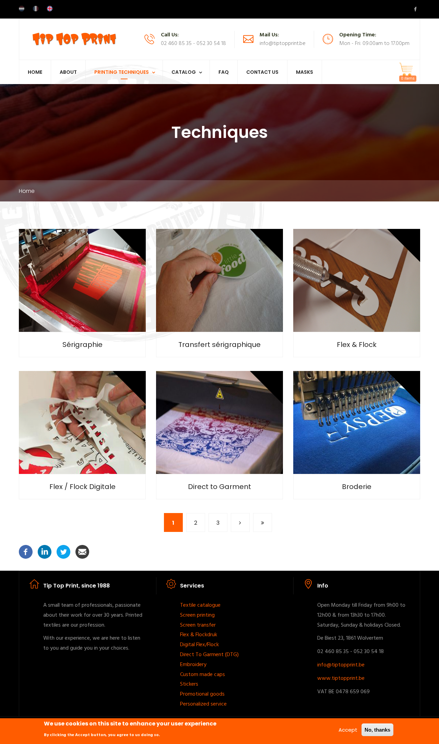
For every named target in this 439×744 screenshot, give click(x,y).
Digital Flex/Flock (199, 644)
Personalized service (203, 704)
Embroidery (193, 664)
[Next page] (240, 522)
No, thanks (377, 730)
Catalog (183, 72)
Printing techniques (121, 72)
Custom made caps (202, 674)
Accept (348, 729)
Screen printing (197, 615)
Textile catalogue (200, 605)
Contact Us (262, 72)
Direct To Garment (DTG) (209, 654)
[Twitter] (63, 551)
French (35, 8)
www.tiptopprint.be (341, 678)
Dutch (21, 8)
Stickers (189, 684)
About (68, 72)
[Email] (82, 551)
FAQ (223, 72)
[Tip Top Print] (74, 38)
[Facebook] (26, 551)
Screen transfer (198, 625)
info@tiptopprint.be (341, 665)
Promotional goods (202, 694)
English (49, 8)
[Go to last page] (262, 522)
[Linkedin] (44, 551)
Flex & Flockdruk (198, 634)
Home (35, 72)
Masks (304, 72)
